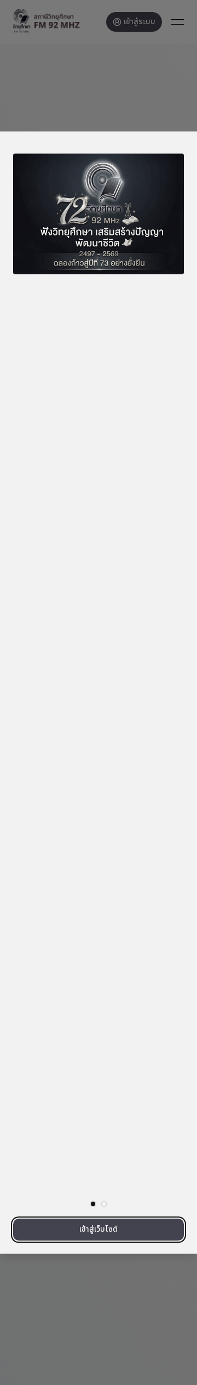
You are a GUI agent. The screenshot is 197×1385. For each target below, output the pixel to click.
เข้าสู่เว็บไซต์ (98, 1229)
